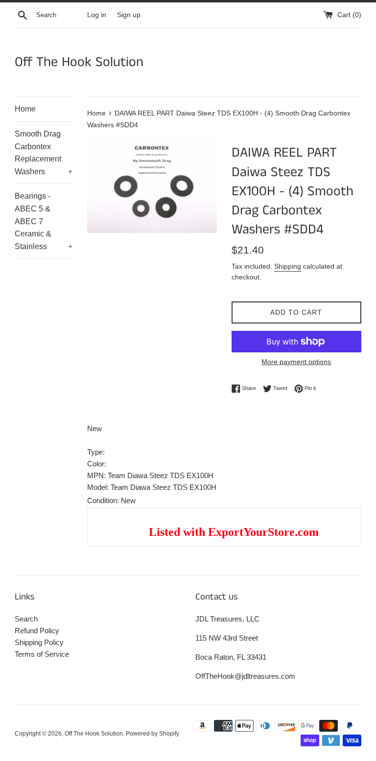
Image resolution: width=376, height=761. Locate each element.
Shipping (287, 266)
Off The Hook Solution (79, 62)
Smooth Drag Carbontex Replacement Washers (43, 153)
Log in (96, 15)
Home (25, 109)
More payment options (296, 362)
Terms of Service (42, 654)
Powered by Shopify (152, 733)
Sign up (129, 15)
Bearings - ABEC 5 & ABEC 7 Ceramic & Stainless (43, 221)
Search (26, 619)
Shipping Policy (39, 642)
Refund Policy (37, 630)
